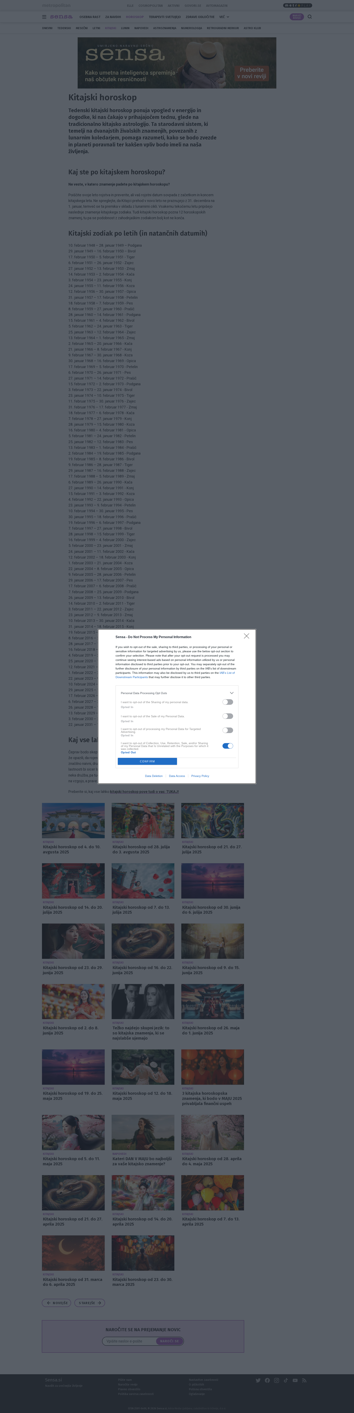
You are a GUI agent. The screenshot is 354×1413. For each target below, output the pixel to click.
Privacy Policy (200, 776)
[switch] (227, 702)
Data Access (177, 776)
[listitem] (177, 693)
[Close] (248, 637)
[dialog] (177, 706)
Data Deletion (154, 776)
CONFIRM (147, 761)
